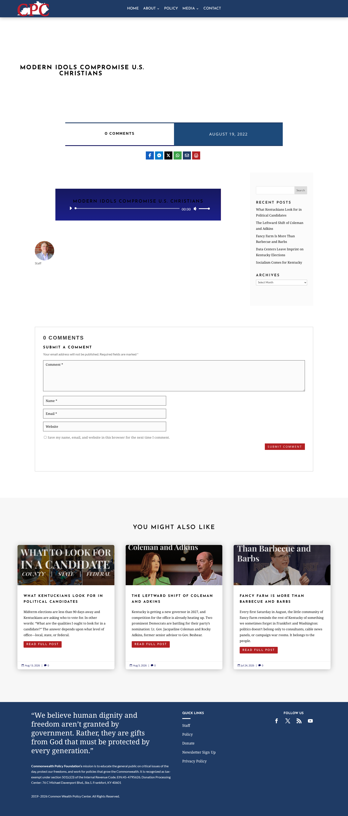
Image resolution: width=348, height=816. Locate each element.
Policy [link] (171, 8)
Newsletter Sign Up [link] (199, 752)
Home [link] (133, 8)
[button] (300, 190)
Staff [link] (186, 725)
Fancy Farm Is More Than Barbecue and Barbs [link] (282, 607)
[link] (33, 15)
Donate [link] (188, 743)
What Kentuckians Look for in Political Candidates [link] (66, 607)
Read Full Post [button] (42, 644)
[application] (138, 208)
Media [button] (188, 8)
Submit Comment (285, 446)
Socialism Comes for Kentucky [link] (279, 262)
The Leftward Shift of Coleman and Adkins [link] (174, 607)
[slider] (203, 208)
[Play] (70, 208)
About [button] (149, 8)
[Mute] (195, 208)
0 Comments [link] (120, 133)
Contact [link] (212, 8)
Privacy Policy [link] (194, 761)
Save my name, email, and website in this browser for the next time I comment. (109, 437)
